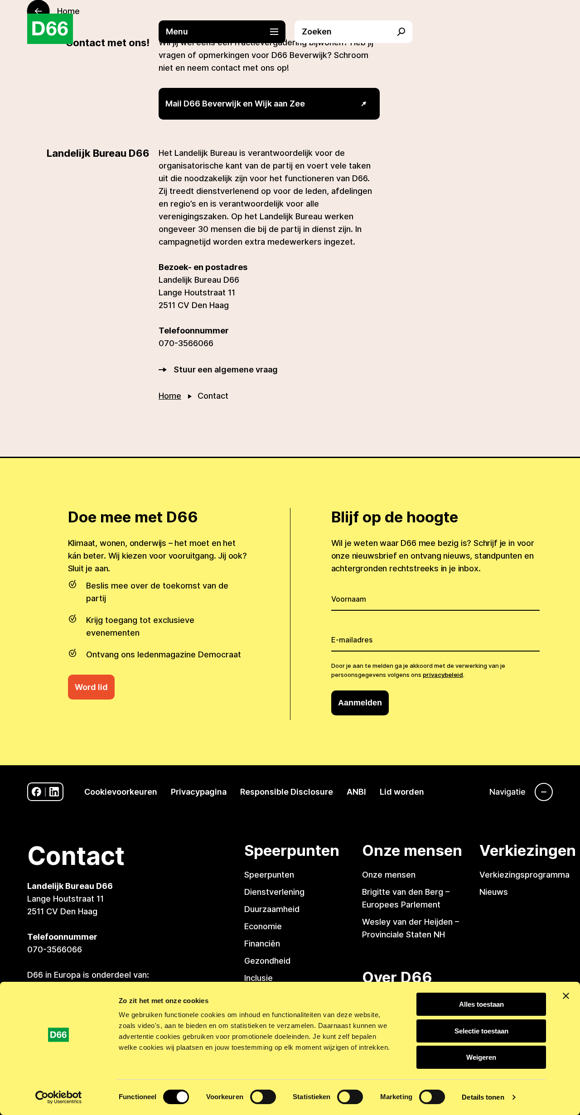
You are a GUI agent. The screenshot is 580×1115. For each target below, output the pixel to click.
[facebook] (36, 791)
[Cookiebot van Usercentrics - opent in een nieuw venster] (58, 1097)
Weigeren (481, 1057)
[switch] (263, 1097)
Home (170, 396)
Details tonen (483, 1097)
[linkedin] (54, 791)
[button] (227, 31)
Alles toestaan (481, 1004)
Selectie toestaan (481, 1031)
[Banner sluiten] (566, 996)
